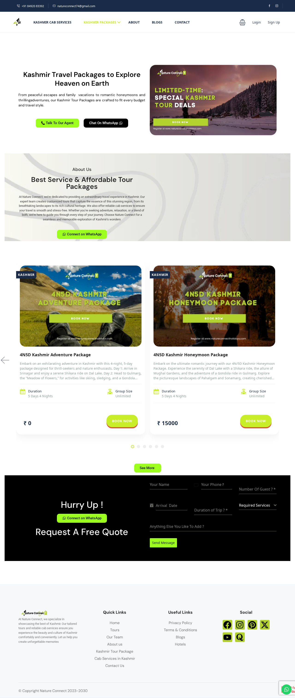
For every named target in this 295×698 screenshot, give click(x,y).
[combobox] (258, 505)
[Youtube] (227, 637)
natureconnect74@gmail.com (76, 6)
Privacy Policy (180, 622)
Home (115, 622)
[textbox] (256, 505)
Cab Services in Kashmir (114, 658)
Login (256, 22)
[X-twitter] (265, 625)
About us (114, 644)
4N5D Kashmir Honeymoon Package (190, 354)
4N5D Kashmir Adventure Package (55, 354)
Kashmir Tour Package (114, 651)
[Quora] (240, 637)
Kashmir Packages (100, 22)
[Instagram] (240, 625)
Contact (182, 22)
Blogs (157, 22)
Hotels (180, 644)
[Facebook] (227, 625)
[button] (242, 22)
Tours (114, 630)
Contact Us (114, 665)
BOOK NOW (122, 421)
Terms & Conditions (180, 630)
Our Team (114, 637)
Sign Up (274, 22)
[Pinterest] (252, 625)
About (134, 22)
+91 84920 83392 (33, 6)
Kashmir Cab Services (52, 22)
